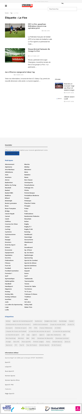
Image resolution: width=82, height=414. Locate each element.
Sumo (26, 273)
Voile (26, 299)
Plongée (27, 206)
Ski (25, 245)
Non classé (28, 180)
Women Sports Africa (12, 380)
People (26, 198)
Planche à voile (29, 203)
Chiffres (8, 221)
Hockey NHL (9, 294)
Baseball (8, 187)
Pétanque (27, 200)
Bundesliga (62, 321)
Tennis (26, 284)
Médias (26, 167)
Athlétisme (9, 172)
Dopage (7, 239)
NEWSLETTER (12, 153)
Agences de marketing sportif (22, 321)
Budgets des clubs (51, 321)
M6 (64, 334)
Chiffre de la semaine (40, 324)
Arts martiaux (9, 169)
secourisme (28, 239)
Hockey (7, 291)
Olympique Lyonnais (62, 338)
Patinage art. (29, 187)
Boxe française (10, 208)
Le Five (16, 13)
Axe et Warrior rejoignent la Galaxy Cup (20, 72)
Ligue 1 (34, 334)
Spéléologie (28, 255)
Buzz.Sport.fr (9, 371)
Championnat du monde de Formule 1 (18, 324)
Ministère (27, 169)
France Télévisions (46, 328)
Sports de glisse (30, 263)
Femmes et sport (20, 328)
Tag (11, 13)
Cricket (7, 226)
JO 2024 (57, 328)
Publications (28, 213)
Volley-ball (28, 304)
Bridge (7, 211)
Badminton (9, 182)
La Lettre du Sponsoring (13, 304)
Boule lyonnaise (11, 203)
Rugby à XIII (28, 229)
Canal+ (71, 321)
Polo (26, 211)
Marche (27, 164)
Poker (26, 208)
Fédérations (9, 260)
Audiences (38, 321)
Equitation (8, 255)
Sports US (28, 268)
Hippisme (8, 289)
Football (8, 268)
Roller (26, 221)
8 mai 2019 (46, 30)
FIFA (35, 328)
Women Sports (44, 345)
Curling (7, 229)
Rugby (26, 224)
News (26, 177)
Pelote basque (29, 193)
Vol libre (27, 302)
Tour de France (32, 345)
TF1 (16, 345)
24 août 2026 (69, 92)
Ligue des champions (54, 334)
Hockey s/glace (10, 297)
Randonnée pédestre (31, 216)
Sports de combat (31, 260)
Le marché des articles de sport (39, 331)
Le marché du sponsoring (61, 331)
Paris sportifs (26, 341)
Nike (33, 338)
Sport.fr (7, 362)
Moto (26, 172)
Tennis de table (30, 286)
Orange (8, 341)
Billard (7, 198)
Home (6, 13)
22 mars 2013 (19, 75)
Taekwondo (28, 278)
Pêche (26, 190)
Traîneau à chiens (30, 294)
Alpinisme (8, 167)
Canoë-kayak (9, 213)
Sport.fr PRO (9, 384)
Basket (7, 190)
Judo (6, 302)
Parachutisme (29, 185)
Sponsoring (28, 258)
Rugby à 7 (27, 226)
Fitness (7, 263)
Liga (28, 334)
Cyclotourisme (10, 234)
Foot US (8, 265)
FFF (30, 328)
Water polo (28, 307)
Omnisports (28, 182)
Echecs (7, 247)
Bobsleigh (8, 200)
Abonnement (9, 164)
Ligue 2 (41, 334)
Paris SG (16, 341)
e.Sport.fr (8, 366)
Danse (7, 237)
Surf (26, 276)
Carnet (7, 216)
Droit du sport (10, 245)
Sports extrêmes (30, 265)
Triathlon (27, 297)
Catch (7, 219)
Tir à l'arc (27, 291)
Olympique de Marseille (45, 338)
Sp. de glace (29, 252)
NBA (27, 338)
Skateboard (28, 242)
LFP (23, 334)
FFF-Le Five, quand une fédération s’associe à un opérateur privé (37, 26)
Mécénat (21, 338)
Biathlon (8, 195)
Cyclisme (8, 232)
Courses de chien (11, 224)
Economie (8, 250)
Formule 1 (8, 273)
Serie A (67, 341)
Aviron (7, 180)
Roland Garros (57, 341)
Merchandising (10, 338)
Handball (8, 284)
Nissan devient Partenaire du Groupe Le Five (39, 50)
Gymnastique (9, 278)
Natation (27, 174)
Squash (27, 271)
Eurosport (9, 328)
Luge (7, 307)
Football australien (12, 271)
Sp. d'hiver (28, 250)
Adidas (8, 321)
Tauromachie (29, 281)
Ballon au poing (10, 185)
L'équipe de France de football (16, 331)
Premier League (38, 341)
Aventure (8, 177)
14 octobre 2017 (34, 56)
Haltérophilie (9, 281)
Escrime (8, 258)
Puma (48, 341)
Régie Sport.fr (9, 393)
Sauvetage (28, 237)
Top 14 (22, 345)
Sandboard (28, 234)
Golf (6, 276)
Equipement (9, 252)
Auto (6, 174)
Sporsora (9, 345)
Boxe (6, 206)
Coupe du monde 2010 (57, 324)
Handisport (9, 286)
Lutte (7, 310)
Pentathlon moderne (31, 195)
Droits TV (71, 324)
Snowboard (28, 247)
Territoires (28, 289)
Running (27, 232)
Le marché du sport (12, 334)
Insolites (8, 299)
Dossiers (8, 242)
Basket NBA (9, 193)
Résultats (27, 219)
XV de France (56, 345)
